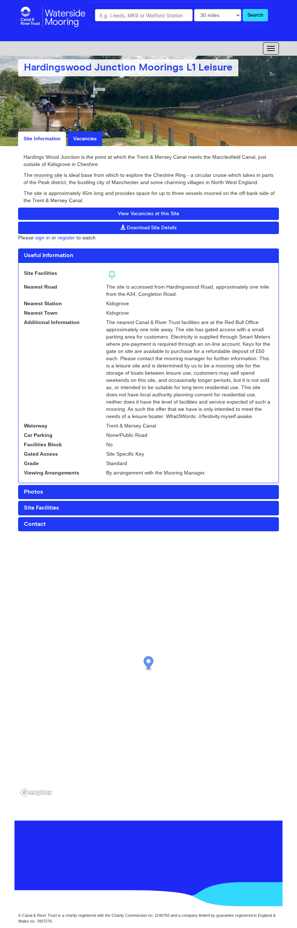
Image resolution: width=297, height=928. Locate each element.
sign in (42, 237)
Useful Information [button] (48, 255)
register (66, 237)
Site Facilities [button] (41, 508)
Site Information (42, 138)
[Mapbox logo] (36, 792)
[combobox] (143, 15)
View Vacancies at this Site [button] (148, 213)
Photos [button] (33, 492)
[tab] (148, 256)
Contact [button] (35, 524)
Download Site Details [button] (151, 227)
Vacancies (85, 138)
